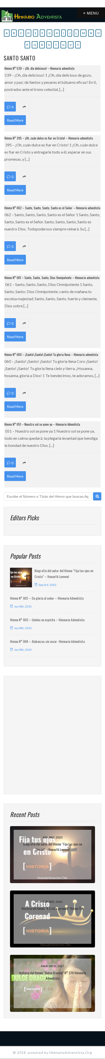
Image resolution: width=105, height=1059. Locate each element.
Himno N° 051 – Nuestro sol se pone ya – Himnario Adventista (42, 424)
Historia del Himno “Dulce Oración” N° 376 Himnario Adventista (52, 975)
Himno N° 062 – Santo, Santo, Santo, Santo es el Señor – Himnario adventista (52, 207)
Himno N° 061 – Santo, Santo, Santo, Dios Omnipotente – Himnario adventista (51, 277)
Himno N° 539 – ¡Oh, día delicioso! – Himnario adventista (39, 68)
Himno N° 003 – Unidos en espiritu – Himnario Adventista (47, 619)
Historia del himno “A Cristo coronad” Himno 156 (52, 908)
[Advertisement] (52, 735)
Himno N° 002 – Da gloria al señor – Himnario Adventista (47, 598)
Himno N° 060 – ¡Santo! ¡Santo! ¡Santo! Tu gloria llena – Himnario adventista (51, 354)
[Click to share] (52, 107)
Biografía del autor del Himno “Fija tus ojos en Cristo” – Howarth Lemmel (52, 846)
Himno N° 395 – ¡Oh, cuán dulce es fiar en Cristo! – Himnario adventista (48, 138)
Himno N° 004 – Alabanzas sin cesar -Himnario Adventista (47, 641)
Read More (15, 120)
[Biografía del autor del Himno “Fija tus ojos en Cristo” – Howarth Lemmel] (21, 577)
